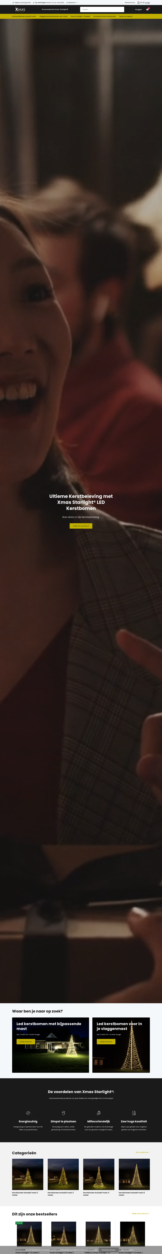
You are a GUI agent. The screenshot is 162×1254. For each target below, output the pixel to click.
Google (147, 2)
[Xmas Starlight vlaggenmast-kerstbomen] (22, 9)
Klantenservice (130, 2)
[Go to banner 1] (50, 1045)
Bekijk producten (26, 1042)
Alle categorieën (142, 1152)
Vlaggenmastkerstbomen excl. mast (53, 16)
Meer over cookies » (127, 1250)
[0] (147, 9)
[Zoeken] (121, 9)
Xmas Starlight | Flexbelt (80, 16)
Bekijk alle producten (140, 1213)
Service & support (126, 16)
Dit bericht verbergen (108, 1250)
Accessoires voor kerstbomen (105, 16)
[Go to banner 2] (121, 1045)
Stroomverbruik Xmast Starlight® (55, 9)
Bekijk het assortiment (81, 526)
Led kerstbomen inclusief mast (24, 16)
